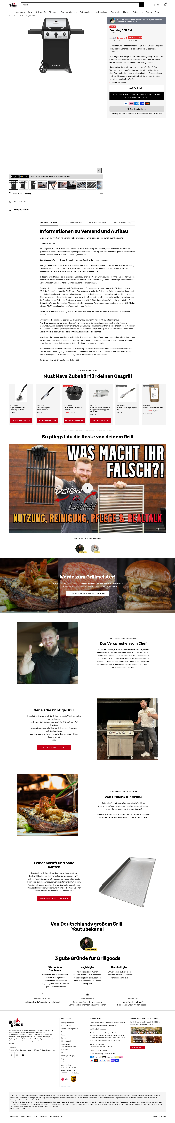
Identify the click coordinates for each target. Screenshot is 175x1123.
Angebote (20, 12)
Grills (30, 12)
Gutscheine (138, 12)
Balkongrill (17, 16)
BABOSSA (40, 406)
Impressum (43, 1116)
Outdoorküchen (86, 12)
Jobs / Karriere (66, 1065)
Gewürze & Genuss (69, 12)
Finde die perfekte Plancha (54, 898)
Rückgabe (64, 1050)
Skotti (93, 406)
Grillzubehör (41, 12)
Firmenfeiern (65, 1032)
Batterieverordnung (56, 1116)
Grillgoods (162, 1116)
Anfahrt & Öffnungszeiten (69, 1029)
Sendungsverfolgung (68, 1056)
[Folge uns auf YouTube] (23, 1055)
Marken (126, 12)
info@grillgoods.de (99, 1029)
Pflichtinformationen (98, 223)
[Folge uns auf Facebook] (11, 1055)
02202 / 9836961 (98, 1044)
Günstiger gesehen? (73, 223)
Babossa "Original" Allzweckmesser (43, 409)
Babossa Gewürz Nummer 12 (153, 408)
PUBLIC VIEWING (66, 1026)
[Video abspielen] (87, 488)
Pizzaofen (53, 12)
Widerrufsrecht (26, 1116)
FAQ (62, 1053)
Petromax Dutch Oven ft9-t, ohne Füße (73, 409)
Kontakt (63, 1035)
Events (149, 12)
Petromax (68, 406)
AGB (35, 1116)
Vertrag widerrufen (67, 1023)
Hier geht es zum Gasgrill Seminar (87, 594)
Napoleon (14, 406)
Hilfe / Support (66, 1041)
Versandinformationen (49, 223)
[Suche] (141, 5)
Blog (157, 12)
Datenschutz (13, 1116)
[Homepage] (16, 1019)
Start (10, 16)
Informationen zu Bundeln (125, 223)
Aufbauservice (66, 1062)
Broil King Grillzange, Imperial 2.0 (127, 409)
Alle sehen (137, 1047)
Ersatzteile (115, 12)
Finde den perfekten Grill (54, 747)
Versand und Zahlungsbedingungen (68, 1045)
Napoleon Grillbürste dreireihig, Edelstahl (17, 409)
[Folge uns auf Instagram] (17, 1055)
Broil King (121, 406)
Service (63, 1038)
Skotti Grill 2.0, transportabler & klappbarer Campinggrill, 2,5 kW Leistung (100, 410)
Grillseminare (101, 12)
